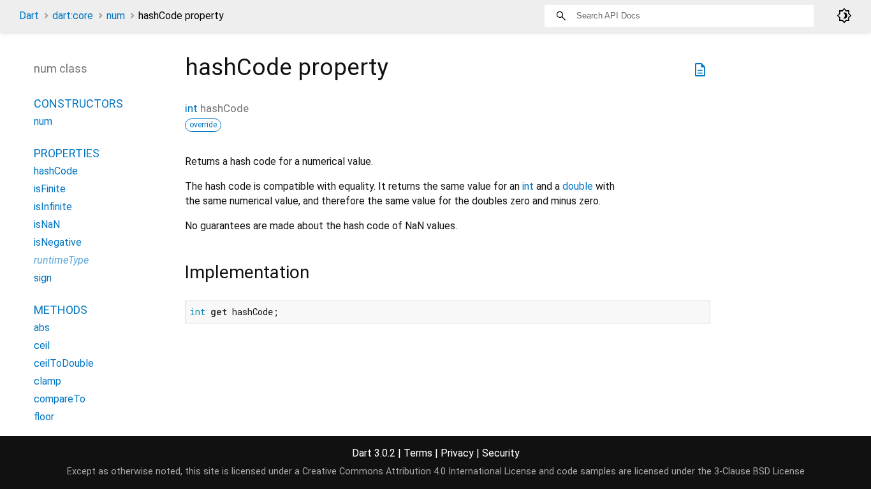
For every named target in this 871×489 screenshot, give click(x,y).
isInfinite (53, 207)
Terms (418, 453)
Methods (60, 309)
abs (42, 328)
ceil (42, 345)
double (577, 186)
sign (43, 278)
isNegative (58, 242)
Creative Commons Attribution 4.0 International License (419, 471)
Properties (66, 153)
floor (44, 417)
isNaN (47, 224)
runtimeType (61, 260)
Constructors (78, 103)
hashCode (56, 171)
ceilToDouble (64, 363)
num (115, 16)
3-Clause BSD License (759, 471)
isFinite (50, 189)
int (191, 108)
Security (501, 453)
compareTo (59, 399)
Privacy (457, 453)
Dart (29, 16)
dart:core (72, 16)
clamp (47, 381)
